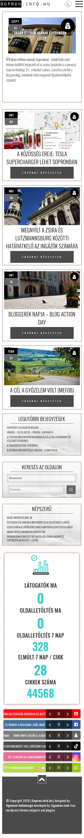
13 (15, 28)
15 (11, 281)
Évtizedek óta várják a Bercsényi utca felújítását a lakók (38, 522)
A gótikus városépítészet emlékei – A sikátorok (32, 450)
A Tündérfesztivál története (22, 445)
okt (11, 115)
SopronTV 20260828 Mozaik (22, 427)
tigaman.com (60, 805)
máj (11, 191)
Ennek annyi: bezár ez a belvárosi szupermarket (37, 735)
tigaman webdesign (19, 805)
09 (11, 121)
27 (11, 358)
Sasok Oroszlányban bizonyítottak (26, 532)
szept (15, 21)
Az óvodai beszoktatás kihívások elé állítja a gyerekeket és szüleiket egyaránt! (39, 438)
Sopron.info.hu (42, 800)
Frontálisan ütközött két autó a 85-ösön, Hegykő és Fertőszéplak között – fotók (35, 538)
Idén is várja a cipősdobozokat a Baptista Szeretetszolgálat (40, 527)
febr (11, 351)
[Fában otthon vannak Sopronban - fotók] (32, 59)
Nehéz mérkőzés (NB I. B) (19, 517)
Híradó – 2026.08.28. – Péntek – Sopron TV (30, 432)
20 (11, 197)
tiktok (76, 746)
